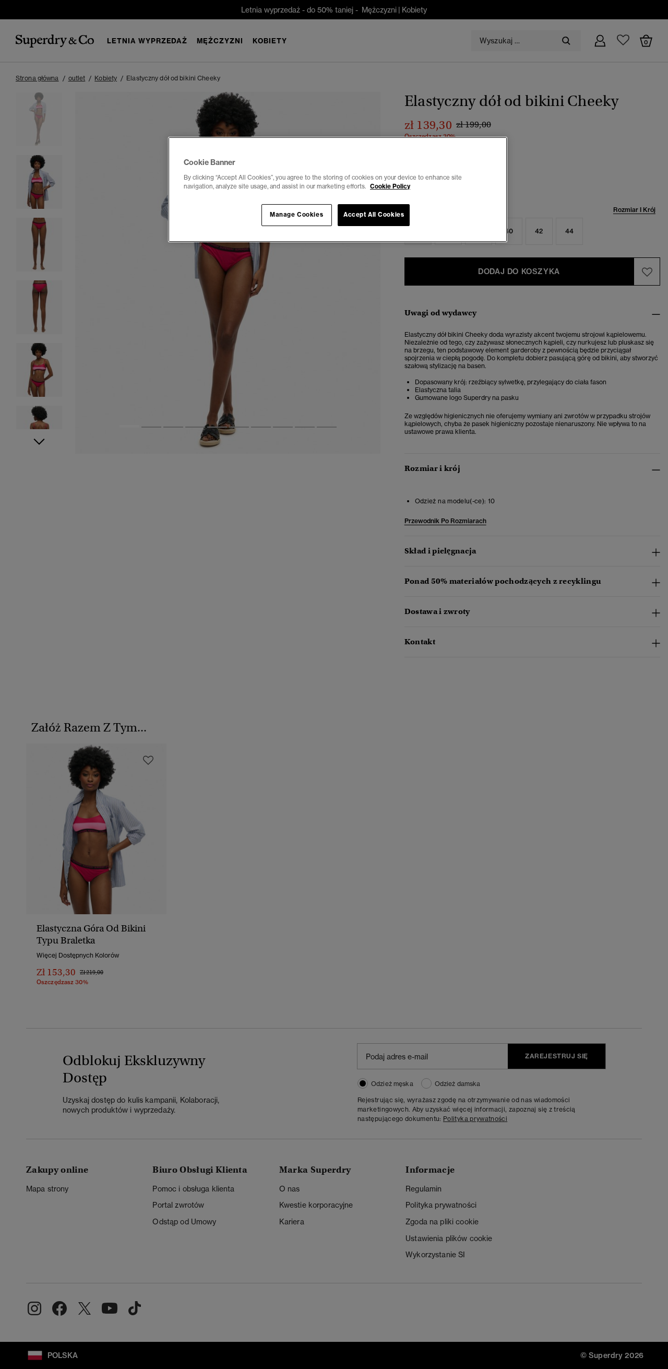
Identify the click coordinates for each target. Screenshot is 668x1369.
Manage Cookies (296, 214)
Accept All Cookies (373, 214)
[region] (337, 189)
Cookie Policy (390, 186)
